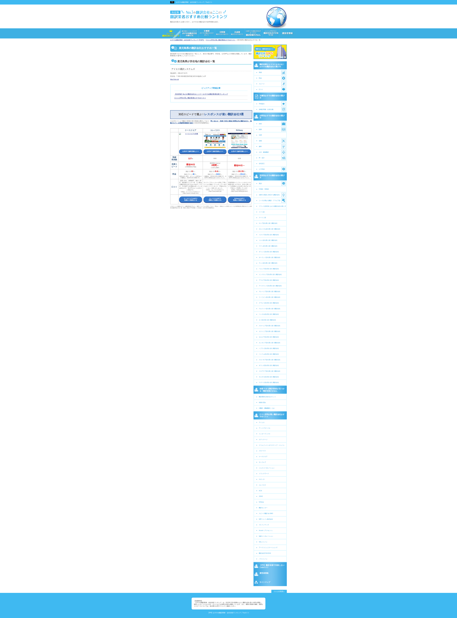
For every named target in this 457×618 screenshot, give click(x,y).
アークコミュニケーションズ (268, 547)
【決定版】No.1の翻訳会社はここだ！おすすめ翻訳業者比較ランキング (201, 94)
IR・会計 (262, 158)
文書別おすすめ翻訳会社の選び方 (272, 97)
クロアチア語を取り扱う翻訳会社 (269, 371)
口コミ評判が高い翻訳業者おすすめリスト (190, 98)
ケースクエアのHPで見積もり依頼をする (190, 199)
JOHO (261, 496)
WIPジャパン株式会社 (266, 519)
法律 (260, 135)
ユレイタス (262, 485)
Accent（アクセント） (266, 530)
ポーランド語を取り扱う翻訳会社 (269, 257)
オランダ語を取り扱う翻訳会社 (269, 365)
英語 (260, 183)
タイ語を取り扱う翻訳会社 (267, 320)
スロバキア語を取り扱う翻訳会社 (269, 360)
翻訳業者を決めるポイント (267, 397)
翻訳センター (263, 508)
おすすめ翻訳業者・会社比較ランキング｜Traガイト (194, 2)
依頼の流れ (262, 402)
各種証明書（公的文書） (267, 109)
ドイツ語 (262, 212)
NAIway (261, 502)
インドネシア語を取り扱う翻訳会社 (270, 274)
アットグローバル (264, 428)
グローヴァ (262, 451)
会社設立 (262, 163)
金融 (260, 141)
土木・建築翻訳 (264, 152)
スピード (262, 84)
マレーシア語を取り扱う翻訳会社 (269, 291)
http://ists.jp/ (174, 79)
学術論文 (262, 104)
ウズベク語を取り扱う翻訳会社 (269, 382)
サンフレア (262, 462)
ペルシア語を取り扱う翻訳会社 (269, 269)
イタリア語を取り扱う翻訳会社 (269, 235)
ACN (260, 491)
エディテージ (263, 439)
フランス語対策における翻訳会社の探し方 (272, 206)
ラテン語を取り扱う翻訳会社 (268, 246)
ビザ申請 (262, 169)
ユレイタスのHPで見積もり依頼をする (215, 199)
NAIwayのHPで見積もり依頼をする (239, 199)
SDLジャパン (263, 542)
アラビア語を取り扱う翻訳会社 (269, 280)
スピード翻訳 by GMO (266, 513)
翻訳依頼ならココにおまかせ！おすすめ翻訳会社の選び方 (272, 65)
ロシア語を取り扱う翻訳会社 (268, 223)
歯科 (260, 146)
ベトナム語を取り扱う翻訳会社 (269, 354)
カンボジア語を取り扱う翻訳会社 (269, 343)
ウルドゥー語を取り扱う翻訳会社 (269, 308)
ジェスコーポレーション (267, 468)
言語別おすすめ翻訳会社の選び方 (272, 176)
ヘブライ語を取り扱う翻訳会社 (269, 348)
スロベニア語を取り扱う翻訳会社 (269, 326)
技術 (260, 124)
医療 (260, 129)
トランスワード (264, 473)
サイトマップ (265, 582)
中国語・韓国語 (264, 189)
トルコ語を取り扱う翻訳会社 (268, 240)
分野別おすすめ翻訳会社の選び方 (272, 117)
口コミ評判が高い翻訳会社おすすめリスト (272, 415)
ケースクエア (263, 456)
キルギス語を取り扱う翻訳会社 (269, 377)
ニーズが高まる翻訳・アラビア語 (269, 200)
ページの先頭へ (279, 591)
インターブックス (264, 434)
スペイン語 (262, 217)
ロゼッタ (262, 479)
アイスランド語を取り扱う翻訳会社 (270, 286)
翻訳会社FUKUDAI (265, 553)
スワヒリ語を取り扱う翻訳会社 (269, 303)
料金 (260, 78)
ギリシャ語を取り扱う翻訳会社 (269, 252)
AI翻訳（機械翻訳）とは (266, 408)
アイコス (262, 422)
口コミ (261, 89)
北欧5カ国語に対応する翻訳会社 (269, 195)
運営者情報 (264, 573)
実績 (260, 72)
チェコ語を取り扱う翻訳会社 (268, 263)
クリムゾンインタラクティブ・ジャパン (272, 445)
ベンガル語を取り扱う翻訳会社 (269, 314)
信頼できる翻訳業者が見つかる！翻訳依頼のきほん (272, 390)
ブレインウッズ (264, 525)
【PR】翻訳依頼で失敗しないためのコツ (272, 566)
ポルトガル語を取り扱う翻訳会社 (269, 229)
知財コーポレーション (266, 536)
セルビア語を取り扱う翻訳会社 (269, 337)
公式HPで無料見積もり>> (190, 151)
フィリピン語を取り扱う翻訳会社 (269, 297)
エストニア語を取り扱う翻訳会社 (269, 331)
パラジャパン (263, 559)
